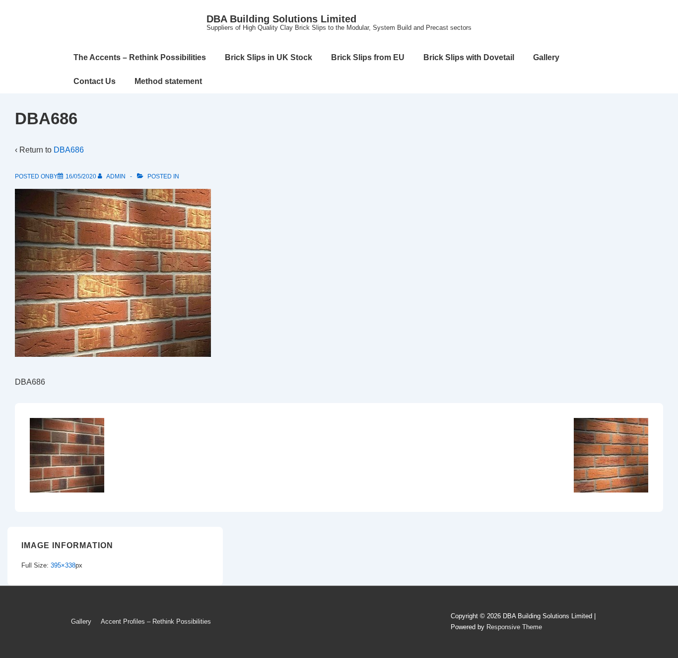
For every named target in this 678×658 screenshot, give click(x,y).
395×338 (63, 565)
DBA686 (69, 150)
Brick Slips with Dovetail (468, 57)
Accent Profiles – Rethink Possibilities (156, 621)
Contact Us (94, 81)
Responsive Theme (514, 627)
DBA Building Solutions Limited (281, 18)
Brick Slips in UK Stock (268, 57)
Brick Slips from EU (368, 57)
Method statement (168, 81)
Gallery (546, 57)
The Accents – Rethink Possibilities (139, 57)
